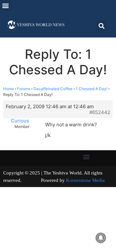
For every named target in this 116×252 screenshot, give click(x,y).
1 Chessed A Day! (91, 88)
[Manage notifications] (101, 238)
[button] (5, 5)
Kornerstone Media (85, 180)
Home (8, 88)
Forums (23, 88)
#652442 (99, 112)
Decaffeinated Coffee (53, 88)
